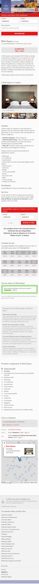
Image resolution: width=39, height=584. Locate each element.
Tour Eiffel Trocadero (14, 430)
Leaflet (21, 482)
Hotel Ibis (4, 534)
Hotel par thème (6, 524)
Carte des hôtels (6, 520)
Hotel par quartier (6, 515)
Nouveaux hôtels (6, 541)
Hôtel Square (10, 446)
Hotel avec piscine (6, 556)
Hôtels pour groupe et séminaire (11, 561)
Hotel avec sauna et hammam (10, 553)
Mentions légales (6, 577)
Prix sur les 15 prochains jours (10, 529)
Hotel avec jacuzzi (6, 549)
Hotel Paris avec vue (7, 558)
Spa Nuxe (7, 371)
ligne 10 (27, 432)
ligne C (20, 437)
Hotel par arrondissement (9, 517)
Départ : (23, 18)
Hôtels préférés (6, 539)
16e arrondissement (24, 58)
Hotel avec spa (5, 551)
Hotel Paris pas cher (7, 532)
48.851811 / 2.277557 (12, 425)
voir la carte (27, 44)
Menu (33, 10)
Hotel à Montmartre (7, 546)
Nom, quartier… (6, 25)
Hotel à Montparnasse (8, 544)
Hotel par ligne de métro (8, 527)
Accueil (3, 569)
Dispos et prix (28, 223)
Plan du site (4, 574)
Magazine (4, 572)
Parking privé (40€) (9, 369)
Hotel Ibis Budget (6, 536)
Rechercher (19, 33)
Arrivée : (3, 18)
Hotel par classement (7, 522)
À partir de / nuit (19, 50)
